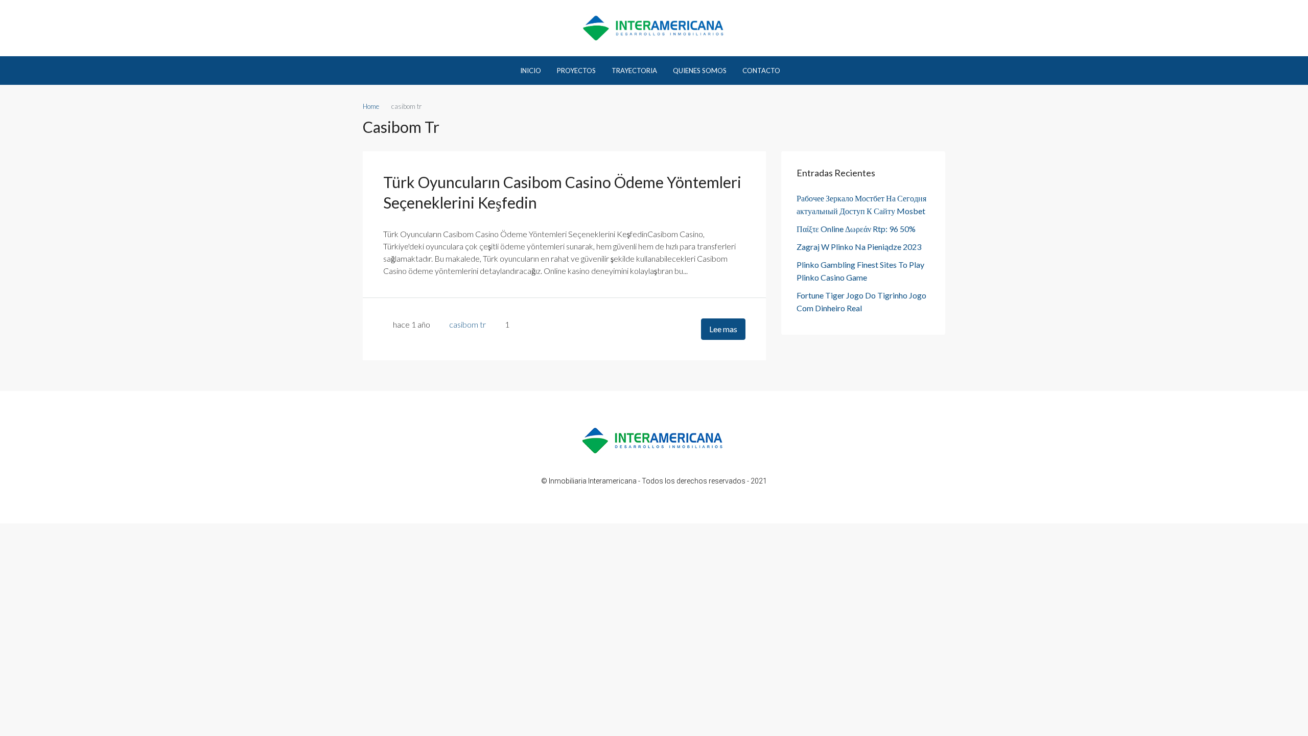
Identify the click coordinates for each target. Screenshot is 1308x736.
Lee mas (723, 329)
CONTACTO (761, 70)
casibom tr (467, 324)
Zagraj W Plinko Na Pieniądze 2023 (859, 246)
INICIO (530, 70)
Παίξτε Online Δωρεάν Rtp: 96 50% (856, 229)
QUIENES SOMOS (700, 70)
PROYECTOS (576, 70)
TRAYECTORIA (634, 70)
